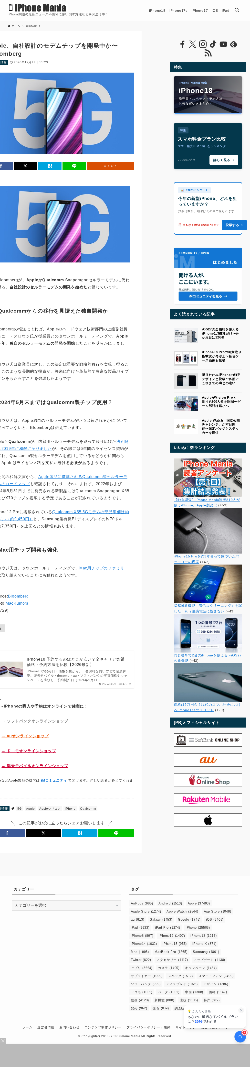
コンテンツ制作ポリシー (103, 1027)
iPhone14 (144, 944)
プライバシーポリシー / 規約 (148, 1027)
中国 (194, 992)
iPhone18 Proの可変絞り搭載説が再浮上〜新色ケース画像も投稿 (222, 356)
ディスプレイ (182, 984)
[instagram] (202, 44)
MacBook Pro (171, 952)
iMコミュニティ (54, 780)
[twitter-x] (192, 44)
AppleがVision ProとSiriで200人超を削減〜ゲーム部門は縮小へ (221, 402)
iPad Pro (167, 927)
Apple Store (146, 911)
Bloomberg (18, 596)
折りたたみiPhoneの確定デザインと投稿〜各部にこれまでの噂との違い (221, 379)
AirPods (142, 903)
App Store (217, 911)
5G (19, 808)
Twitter (141, 960)
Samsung (206, 952)
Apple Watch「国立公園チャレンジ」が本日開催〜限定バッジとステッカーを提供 (221, 427)
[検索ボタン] (236, 10)
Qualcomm (88, 808)
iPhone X (204, 944)
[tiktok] (213, 44)
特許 (212, 1000)
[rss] (208, 53)
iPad (140, 927)
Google (189, 919)
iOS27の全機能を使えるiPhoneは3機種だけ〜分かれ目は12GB (220, 333)
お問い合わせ (69, 1027)
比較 (189, 1000)
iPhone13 (203, 935)
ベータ (168, 992)
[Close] (3, 1041)
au (137, 919)
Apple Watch (182, 911)
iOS (214, 919)
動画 (140, 1000)
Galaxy (161, 919)
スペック (180, 976)
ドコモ (141, 992)
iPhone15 (175, 944)
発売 (139, 1008)
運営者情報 (45, 1027)
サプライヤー (146, 976)
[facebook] (182, 44)
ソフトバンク (146, 984)
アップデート (209, 960)
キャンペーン (201, 968)
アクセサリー (172, 960)
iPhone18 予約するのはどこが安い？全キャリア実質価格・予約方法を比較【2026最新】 (75, 662)
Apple (30, 808)
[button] (25, 166)
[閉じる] (241, 1010)
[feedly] (233, 44)
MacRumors (17, 603)
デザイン (215, 984)
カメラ (168, 968)
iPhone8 (142, 935)
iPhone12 (172, 935)
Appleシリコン (50, 808)
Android (170, 903)
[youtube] (223, 44)
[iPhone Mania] (38, 8)
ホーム (27, 1027)
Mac (140, 952)
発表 (161, 1008)
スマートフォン (215, 976)
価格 (218, 992)
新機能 (164, 1000)
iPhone (70, 808)
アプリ (141, 968)
